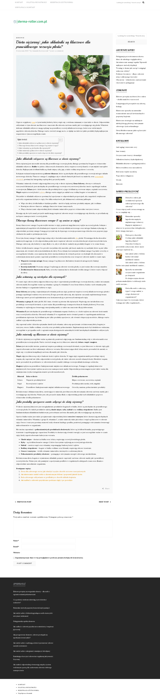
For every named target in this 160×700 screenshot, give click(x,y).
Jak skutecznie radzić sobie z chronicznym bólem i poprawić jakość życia (51, 474)
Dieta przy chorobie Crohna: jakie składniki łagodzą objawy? (134, 238)
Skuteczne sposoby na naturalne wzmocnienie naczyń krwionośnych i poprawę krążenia (130, 113)
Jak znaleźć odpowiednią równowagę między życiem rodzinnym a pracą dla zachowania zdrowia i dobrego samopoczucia (32, 667)
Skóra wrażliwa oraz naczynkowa (129, 168)
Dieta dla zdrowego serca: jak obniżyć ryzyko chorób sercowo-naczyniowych (53, 471)
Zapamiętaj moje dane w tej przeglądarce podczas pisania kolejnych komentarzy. (49, 558)
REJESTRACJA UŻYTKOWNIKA (61, 2)
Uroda (118, 180)
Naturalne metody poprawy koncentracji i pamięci (31, 608)
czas (33, 122)
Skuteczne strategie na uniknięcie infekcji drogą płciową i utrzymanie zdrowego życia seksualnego (129, 123)
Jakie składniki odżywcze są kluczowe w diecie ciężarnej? (39, 143)
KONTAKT (19, 2)
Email (16, 547)
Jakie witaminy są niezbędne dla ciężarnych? (34, 148)
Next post (104, 502)
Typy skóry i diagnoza (124, 176)
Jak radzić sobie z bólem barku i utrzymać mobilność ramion (135, 257)
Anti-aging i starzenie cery (126, 147)
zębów (42, 192)
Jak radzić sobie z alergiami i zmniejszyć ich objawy (31, 651)
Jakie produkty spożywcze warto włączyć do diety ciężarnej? (40, 153)
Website (16, 553)
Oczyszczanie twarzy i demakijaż (128, 155)
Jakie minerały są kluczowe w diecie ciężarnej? (35, 151)
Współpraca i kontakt (25, 7)
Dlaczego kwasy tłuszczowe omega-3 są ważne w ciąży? (38, 145)
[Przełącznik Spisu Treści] (59, 140)
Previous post (24, 502)
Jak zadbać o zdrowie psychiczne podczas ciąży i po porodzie (46, 480)
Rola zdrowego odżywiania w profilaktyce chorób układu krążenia (48, 477)
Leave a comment (56, 51)
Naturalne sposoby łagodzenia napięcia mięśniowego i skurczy (134, 219)
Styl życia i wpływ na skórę (126, 172)
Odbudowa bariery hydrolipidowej (129, 159)
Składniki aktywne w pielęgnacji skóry (130, 163)
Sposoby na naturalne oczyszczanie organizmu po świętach (135, 272)
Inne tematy (120, 151)
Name (16, 541)
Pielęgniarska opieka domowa (24, 621)
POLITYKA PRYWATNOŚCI (36, 2)
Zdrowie (20, 38)
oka (76, 238)
